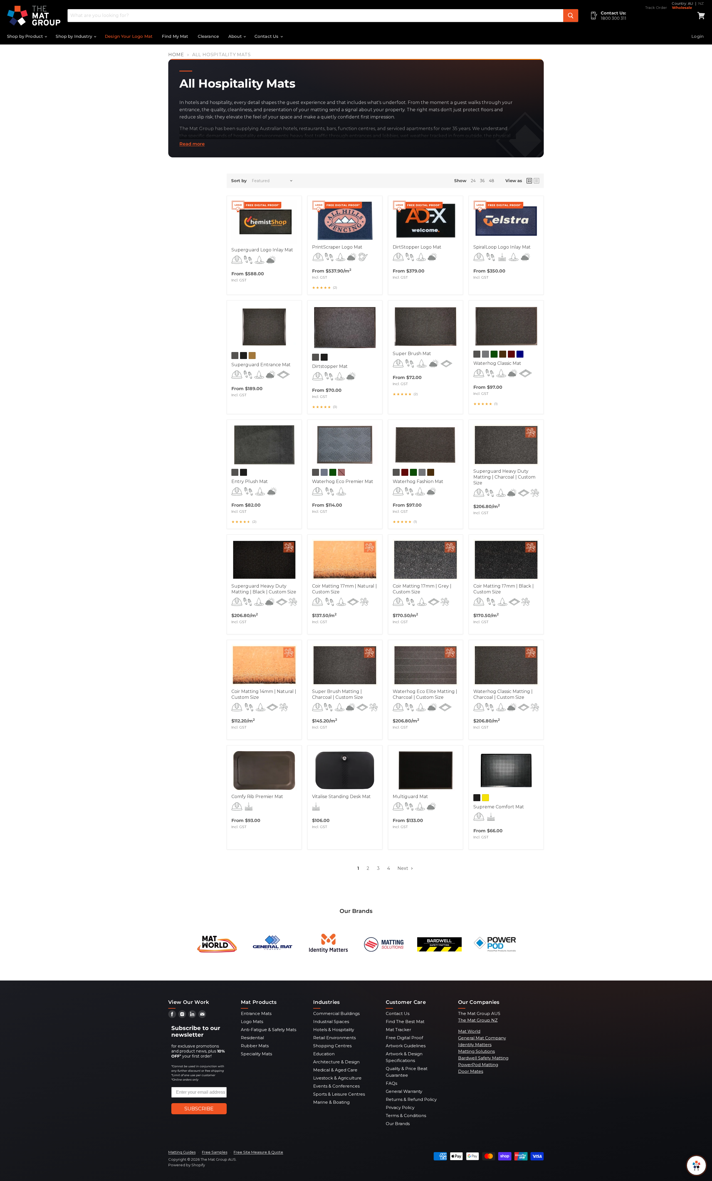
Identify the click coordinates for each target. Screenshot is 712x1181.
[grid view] (529, 181)
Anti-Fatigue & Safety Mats (268, 1029)
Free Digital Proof (404, 1037)
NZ (701, 3)
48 (491, 180)
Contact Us (267, 36)
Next (403, 868)
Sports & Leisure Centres (339, 1094)
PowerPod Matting (478, 1064)
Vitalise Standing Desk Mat (341, 796)
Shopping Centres (332, 1045)
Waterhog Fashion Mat (418, 481)
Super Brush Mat (412, 353)
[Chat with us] (696, 1165)
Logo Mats (252, 1021)
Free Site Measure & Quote (258, 1152)
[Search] (570, 15)
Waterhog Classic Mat (497, 363)
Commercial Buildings (336, 1013)
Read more (192, 144)
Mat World (469, 1031)
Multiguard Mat (410, 796)
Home (176, 54)
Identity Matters (474, 1044)
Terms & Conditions (406, 1115)
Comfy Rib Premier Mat (257, 796)
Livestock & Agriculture (337, 1078)
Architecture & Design (336, 1061)
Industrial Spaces (331, 1021)
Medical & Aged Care (335, 1070)
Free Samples (214, 1152)
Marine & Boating (331, 1102)
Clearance (208, 36)
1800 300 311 (613, 18)
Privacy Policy (400, 1107)
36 (482, 180)
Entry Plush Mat (249, 481)
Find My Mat (175, 36)
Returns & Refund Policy (411, 1099)
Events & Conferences (336, 1086)
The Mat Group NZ (478, 1020)
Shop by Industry (74, 36)
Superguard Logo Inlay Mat (262, 249)
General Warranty (404, 1091)
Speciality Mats (256, 1053)
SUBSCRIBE (199, 1109)
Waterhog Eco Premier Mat (342, 481)
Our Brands (398, 1123)
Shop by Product (25, 36)
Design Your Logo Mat (128, 36)
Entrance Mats (256, 1013)
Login (697, 36)
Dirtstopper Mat (330, 366)
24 (473, 180)
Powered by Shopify (186, 1165)
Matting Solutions (476, 1051)
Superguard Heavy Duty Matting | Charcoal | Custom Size (504, 477)
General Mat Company (482, 1038)
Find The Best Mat (405, 1021)
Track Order (656, 8)
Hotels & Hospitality (333, 1029)
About (235, 36)
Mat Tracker (398, 1029)
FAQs (391, 1083)
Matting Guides (182, 1152)
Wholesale (682, 8)
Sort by (239, 180)
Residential (252, 1037)
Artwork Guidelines (406, 1045)
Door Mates (470, 1071)
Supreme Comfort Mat (498, 806)
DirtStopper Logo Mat (417, 247)
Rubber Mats (255, 1045)
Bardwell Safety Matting (483, 1058)
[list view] (536, 181)
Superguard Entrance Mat (261, 364)
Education (324, 1053)
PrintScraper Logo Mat (337, 247)
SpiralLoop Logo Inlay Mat (502, 247)
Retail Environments (334, 1037)
